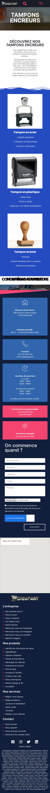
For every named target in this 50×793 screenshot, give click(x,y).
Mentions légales (25, 746)
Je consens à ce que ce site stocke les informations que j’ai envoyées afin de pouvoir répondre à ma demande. (22, 508)
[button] (25, 4)
